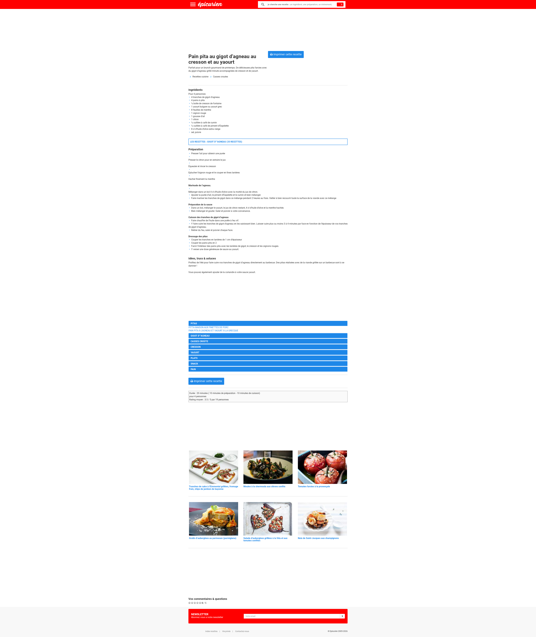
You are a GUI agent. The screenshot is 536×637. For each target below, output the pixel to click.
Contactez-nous (242, 631)
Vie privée (226, 631)
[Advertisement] (268, 29)
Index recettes (211, 631)
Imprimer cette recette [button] (287, 54)
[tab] (268, 323)
